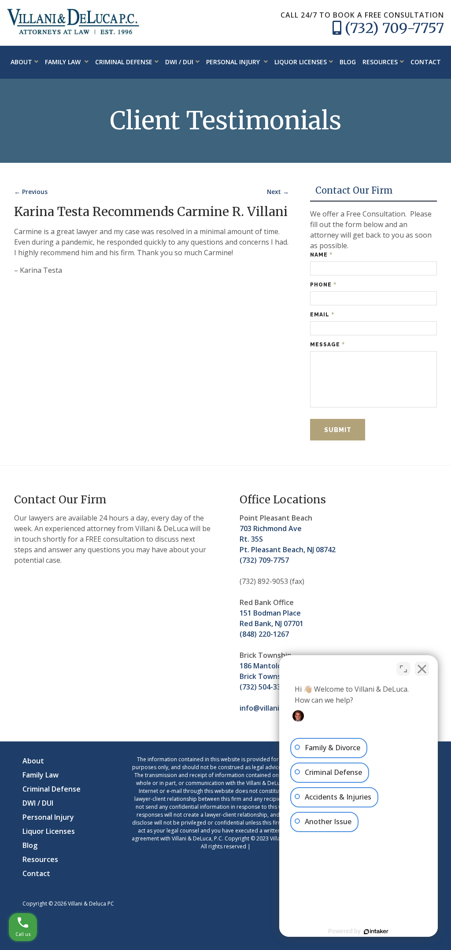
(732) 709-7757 (394, 28)
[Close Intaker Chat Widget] (422, 669)
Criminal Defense (123, 62)
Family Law (63, 62)
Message (327, 344)
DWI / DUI (179, 62)
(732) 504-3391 (264, 687)
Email (322, 314)
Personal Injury (234, 62)
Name (321, 254)
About (21, 62)
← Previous (31, 191)
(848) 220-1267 (264, 634)
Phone (323, 284)
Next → (278, 191)
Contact (425, 62)
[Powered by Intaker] (376, 931)
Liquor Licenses (300, 62)
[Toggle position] (403, 669)
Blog (348, 62)
